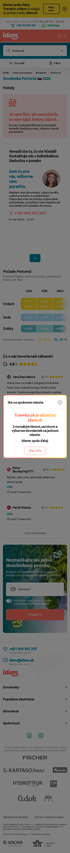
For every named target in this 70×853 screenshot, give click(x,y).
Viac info (35, 450)
